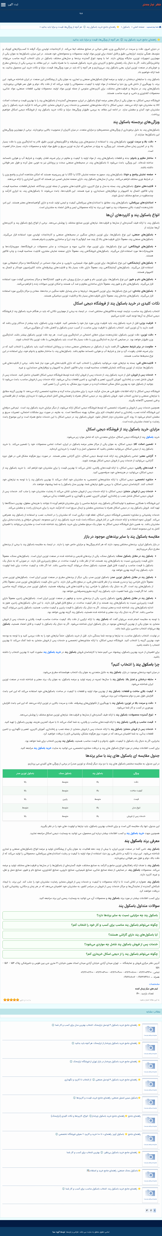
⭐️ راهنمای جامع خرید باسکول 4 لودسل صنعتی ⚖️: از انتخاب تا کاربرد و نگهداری (103, 1080)
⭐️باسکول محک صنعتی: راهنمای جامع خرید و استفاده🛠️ (114, 1171)
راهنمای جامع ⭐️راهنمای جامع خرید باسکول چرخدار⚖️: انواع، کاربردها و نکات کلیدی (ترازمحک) (96, 1116)
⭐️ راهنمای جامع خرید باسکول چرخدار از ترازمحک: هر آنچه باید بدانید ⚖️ (106, 1043)
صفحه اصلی (138, 27)
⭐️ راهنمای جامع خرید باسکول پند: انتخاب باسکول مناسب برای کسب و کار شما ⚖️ (101, 1189)
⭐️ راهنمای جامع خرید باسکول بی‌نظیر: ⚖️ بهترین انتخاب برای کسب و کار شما (104, 1152)
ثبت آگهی (13, 4)
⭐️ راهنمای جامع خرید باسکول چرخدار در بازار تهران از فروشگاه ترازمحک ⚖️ (105, 1061)
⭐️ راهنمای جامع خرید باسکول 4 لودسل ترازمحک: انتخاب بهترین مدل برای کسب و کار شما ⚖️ (96, 1025)
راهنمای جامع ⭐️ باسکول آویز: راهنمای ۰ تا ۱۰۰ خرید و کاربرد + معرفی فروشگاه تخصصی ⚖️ (98, 1134)
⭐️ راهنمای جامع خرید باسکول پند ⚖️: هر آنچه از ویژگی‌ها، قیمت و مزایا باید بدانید (80, 27)
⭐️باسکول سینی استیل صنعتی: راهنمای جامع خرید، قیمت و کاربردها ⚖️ (107, 1098)
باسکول (126, 27)
